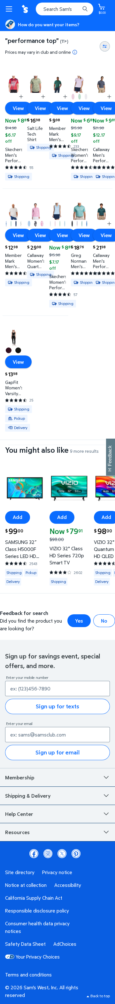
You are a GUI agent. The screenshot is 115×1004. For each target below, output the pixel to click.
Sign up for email (57, 752)
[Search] (85, 9)
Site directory (19, 872)
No (104, 620)
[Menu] (10, 9)
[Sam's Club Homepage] (25, 8)
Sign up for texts (57, 706)
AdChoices (64, 943)
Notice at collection (26, 884)
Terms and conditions (28, 974)
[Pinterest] (76, 853)
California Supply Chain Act (33, 897)
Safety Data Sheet (25, 943)
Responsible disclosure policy (37, 910)
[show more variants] (21, 97)
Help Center (19, 813)
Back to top (100, 996)
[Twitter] (62, 853)
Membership (19, 777)
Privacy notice (57, 872)
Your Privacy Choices (38, 956)
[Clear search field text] (76, 9)
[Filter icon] (105, 46)
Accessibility (67, 884)
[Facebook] (34, 853)
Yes (79, 620)
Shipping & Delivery (27, 795)
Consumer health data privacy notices (37, 927)
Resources (17, 832)
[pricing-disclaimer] (74, 52)
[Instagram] (48, 853)
